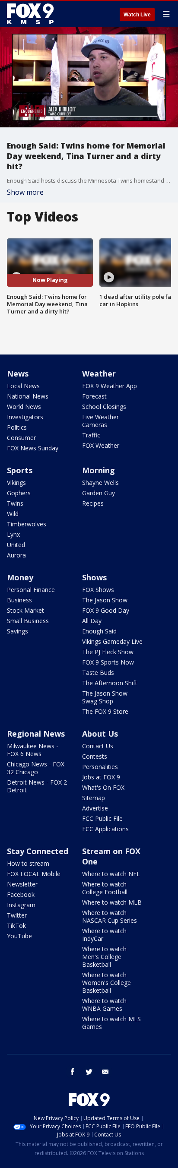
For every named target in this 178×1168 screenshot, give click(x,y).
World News (24, 406)
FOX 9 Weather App (109, 386)
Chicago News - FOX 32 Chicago (35, 768)
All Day (92, 621)
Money (20, 577)
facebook (72, 1072)
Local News (23, 386)
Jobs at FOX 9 (101, 777)
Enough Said (99, 631)
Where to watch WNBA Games (104, 1005)
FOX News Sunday (32, 448)
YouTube (19, 936)
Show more (25, 192)
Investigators (25, 417)
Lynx (13, 534)
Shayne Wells (100, 482)
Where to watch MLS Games (111, 1023)
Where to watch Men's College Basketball (104, 957)
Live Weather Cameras (100, 421)
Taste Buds (98, 672)
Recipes (93, 503)
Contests (94, 756)
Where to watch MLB (112, 902)
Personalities (100, 767)
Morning (98, 470)
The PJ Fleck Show (108, 652)
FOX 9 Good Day (105, 610)
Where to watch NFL (111, 874)
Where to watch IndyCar (104, 935)
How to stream (28, 863)
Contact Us (97, 746)
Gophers (19, 493)
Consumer (21, 438)
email (105, 1072)
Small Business (28, 621)
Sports (19, 470)
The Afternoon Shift (109, 683)
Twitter (17, 915)
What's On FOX (103, 787)
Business (19, 600)
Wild (13, 514)
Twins (15, 503)
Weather (99, 373)
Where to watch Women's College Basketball (106, 982)
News (18, 373)
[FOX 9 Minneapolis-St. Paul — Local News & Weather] (32, 13)
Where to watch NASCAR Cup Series (109, 916)
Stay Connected (37, 851)
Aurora (16, 555)
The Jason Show (104, 600)
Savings (17, 631)
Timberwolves (26, 524)
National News (27, 396)
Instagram (21, 905)
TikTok (16, 925)
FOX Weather (100, 445)
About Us (100, 733)
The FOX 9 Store (105, 711)
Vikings (16, 482)
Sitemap (93, 798)
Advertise (95, 808)
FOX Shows (98, 590)
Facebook (21, 894)
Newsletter (22, 884)
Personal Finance (31, 590)
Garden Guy (98, 493)
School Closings (104, 406)
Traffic (91, 435)
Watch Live (137, 15)
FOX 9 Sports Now (108, 662)
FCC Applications (105, 829)
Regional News (36, 733)
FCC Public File (102, 818)
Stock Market (25, 610)
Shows (94, 577)
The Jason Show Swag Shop (104, 697)
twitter (89, 1072)
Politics (17, 427)
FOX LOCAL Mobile (33, 874)
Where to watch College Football (104, 888)
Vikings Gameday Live (112, 641)
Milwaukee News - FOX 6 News (32, 750)
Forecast (94, 396)
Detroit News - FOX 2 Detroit (37, 786)
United (16, 545)
